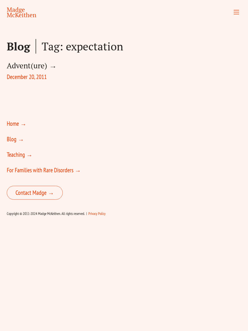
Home (13, 123)
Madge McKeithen (21, 12)
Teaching (16, 154)
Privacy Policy (97, 213)
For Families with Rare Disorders (40, 170)
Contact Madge (31, 193)
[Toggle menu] (236, 12)
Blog (18, 46)
